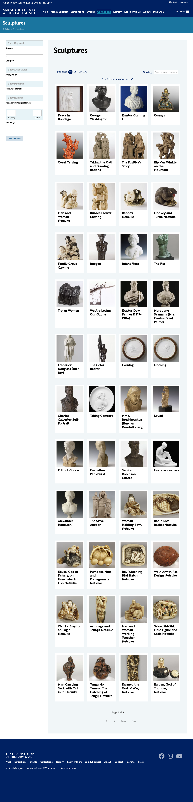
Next (123, 721)
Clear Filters (14, 138)
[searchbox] (24, 56)
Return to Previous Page (14, 29)
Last (134, 721)
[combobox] (24, 56)
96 (75, 71)
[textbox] (166, 72)
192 (85, 71)
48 (70, 71)
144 (80, 71)
